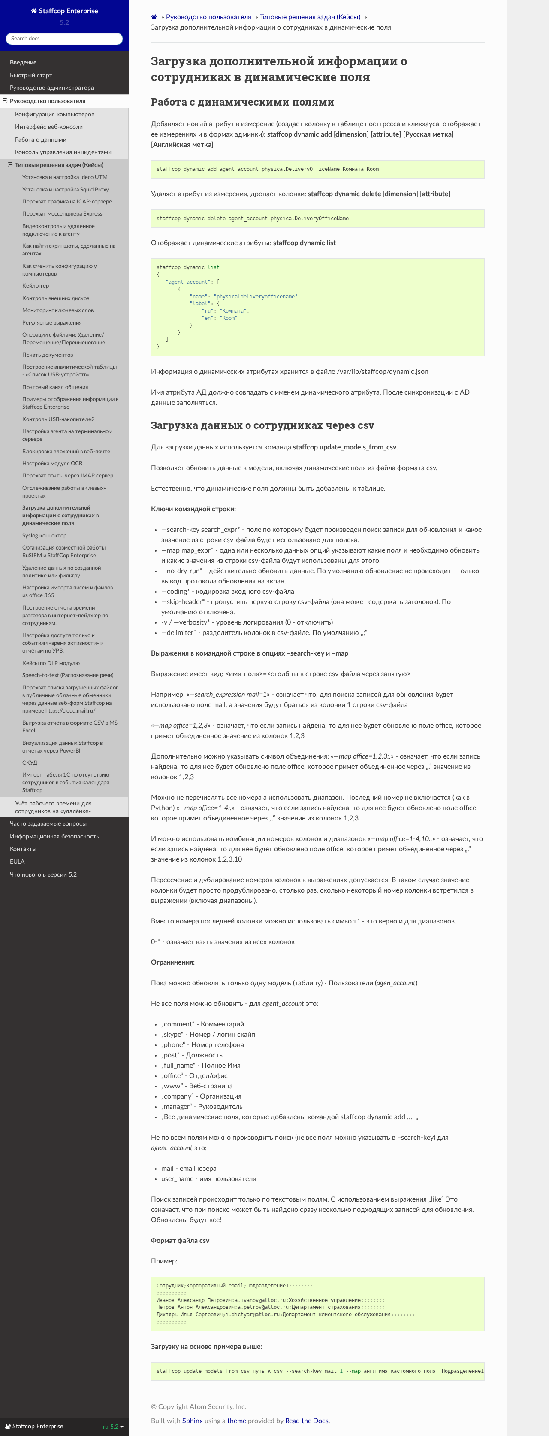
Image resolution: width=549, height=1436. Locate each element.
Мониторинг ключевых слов (58, 310)
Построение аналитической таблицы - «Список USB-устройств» (69, 371)
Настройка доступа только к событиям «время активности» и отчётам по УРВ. (62, 643)
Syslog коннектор (44, 536)
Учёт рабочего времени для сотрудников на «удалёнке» (53, 807)
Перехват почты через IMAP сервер (67, 476)
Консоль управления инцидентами (63, 152)
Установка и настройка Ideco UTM (65, 177)
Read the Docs (307, 1421)
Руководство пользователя (47, 101)
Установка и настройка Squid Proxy (65, 190)
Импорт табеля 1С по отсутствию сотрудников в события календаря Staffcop (65, 782)
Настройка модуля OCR (52, 464)
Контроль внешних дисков (55, 298)
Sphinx (192, 1421)
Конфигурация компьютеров (54, 114)
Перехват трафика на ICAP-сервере (67, 202)
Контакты (23, 849)
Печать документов (47, 355)
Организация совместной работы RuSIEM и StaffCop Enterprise (64, 552)
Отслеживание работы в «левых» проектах (64, 492)
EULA (17, 862)
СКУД (29, 763)
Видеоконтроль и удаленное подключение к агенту (58, 230)
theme (236, 1421)
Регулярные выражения (51, 323)
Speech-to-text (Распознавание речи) (67, 675)
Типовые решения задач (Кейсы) (59, 165)
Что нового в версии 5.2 (43, 874)
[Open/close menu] (5, 101)
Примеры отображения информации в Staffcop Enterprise (70, 403)
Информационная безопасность (54, 836)
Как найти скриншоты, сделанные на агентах (68, 250)
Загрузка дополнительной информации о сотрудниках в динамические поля (60, 515)
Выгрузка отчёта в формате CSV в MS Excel (70, 727)
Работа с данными (40, 140)
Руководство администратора (52, 88)
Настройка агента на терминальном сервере (67, 435)
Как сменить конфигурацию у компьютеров (59, 270)
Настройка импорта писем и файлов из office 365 (67, 591)
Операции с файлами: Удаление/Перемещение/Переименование (63, 339)
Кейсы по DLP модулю (51, 663)
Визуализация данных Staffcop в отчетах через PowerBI (62, 747)
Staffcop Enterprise (67, 11)
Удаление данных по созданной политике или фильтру (61, 572)
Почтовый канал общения (55, 387)
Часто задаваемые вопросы (48, 823)
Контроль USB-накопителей (58, 419)
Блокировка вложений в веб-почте (66, 452)
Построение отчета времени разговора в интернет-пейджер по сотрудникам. (65, 615)
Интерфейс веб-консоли (49, 127)
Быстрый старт (31, 75)
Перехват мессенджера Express (62, 214)
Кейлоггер (35, 286)
